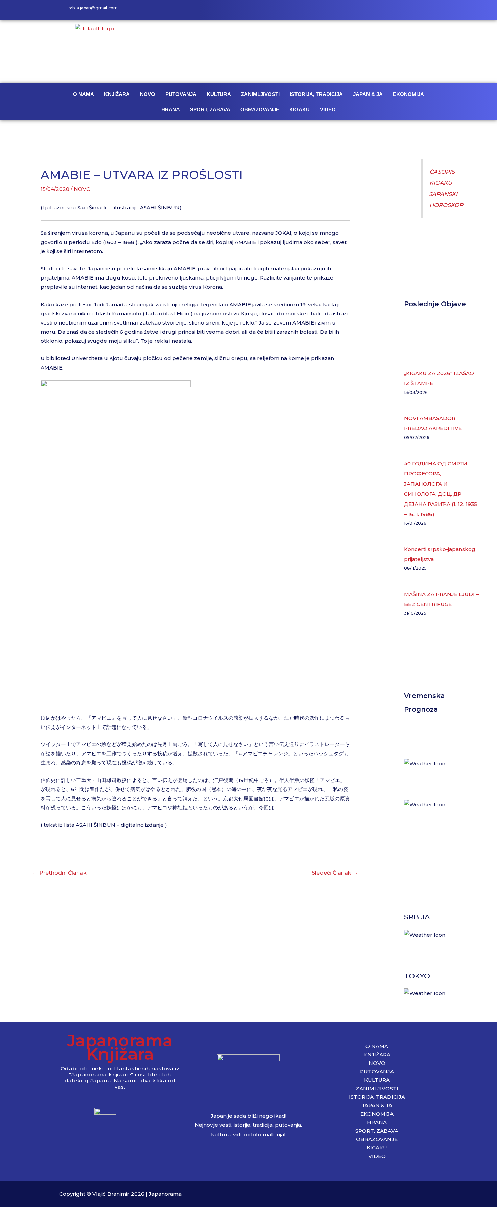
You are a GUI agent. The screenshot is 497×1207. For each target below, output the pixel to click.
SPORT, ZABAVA (210, 109)
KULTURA (219, 94)
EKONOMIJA (408, 94)
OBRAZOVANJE (259, 109)
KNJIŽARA (117, 94)
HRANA (170, 109)
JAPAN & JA (368, 94)
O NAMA (83, 94)
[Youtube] (431, 10)
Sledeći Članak (335, 873)
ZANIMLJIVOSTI (260, 94)
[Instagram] (416, 10)
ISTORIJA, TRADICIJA (316, 94)
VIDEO (328, 109)
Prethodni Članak (59, 873)
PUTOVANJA (180, 94)
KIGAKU (299, 109)
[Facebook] (400, 10)
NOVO (147, 94)
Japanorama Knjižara (120, 1047)
